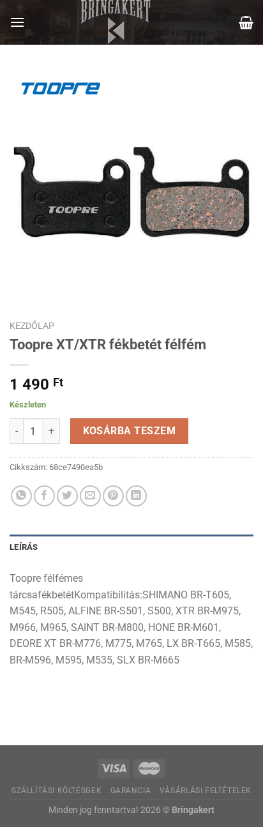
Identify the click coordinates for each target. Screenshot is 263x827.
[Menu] (17, 22)
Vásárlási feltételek (206, 790)
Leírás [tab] (24, 547)
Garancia (130, 790)
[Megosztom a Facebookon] (44, 495)
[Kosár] (246, 22)
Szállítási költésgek (56, 790)
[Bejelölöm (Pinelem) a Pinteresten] (113, 495)
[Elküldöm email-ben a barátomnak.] (90, 495)
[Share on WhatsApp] (21, 495)
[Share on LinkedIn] (136, 495)
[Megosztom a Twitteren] (67, 495)
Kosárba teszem (129, 431)
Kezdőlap (32, 326)
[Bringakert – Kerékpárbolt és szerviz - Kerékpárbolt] (116, 22)
